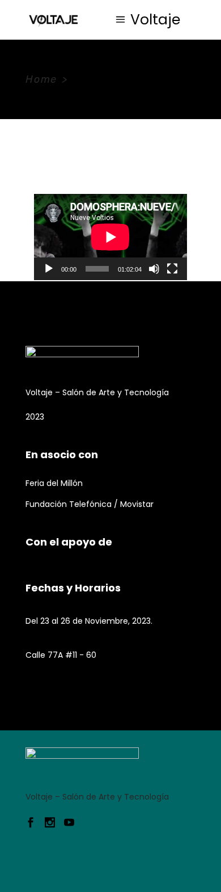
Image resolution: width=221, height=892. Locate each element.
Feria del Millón (54, 483)
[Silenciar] (154, 268)
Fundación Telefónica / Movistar (90, 504)
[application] (110, 237)
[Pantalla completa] (172, 268)
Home (41, 79)
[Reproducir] (48, 268)
